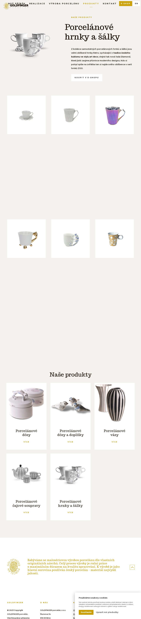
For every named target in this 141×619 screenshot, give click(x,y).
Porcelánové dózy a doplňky (70, 433)
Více (26, 442)
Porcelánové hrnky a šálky (70, 503)
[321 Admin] (13, 566)
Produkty (91, 3)
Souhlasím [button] (86, 612)
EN (136, 3)
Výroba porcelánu (64, 3)
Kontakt (110, 3)
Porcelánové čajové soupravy (26, 503)
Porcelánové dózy (26, 433)
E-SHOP (125, 3)
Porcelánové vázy (114, 433)
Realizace (37, 3)
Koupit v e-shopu (87, 78)
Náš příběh (16, 3)
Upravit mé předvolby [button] (107, 612)
